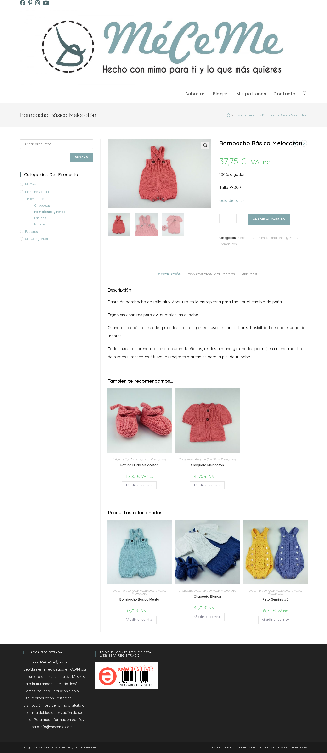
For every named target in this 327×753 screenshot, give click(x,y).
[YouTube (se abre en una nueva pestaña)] (46, 3)
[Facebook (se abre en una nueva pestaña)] (23, 3)
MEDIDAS (249, 274)
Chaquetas (186, 459)
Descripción (169, 274)
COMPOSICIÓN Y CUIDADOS (211, 274)
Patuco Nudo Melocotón (139, 465)
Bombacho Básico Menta (139, 599)
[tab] (170, 274)
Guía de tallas (232, 200)
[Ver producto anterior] (295, 143)
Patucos (144, 459)
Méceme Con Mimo (252, 238)
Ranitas (39, 224)
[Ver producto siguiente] (303, 143)
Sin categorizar (36, 239)
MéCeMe (31, 184)
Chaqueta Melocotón (207, 465)
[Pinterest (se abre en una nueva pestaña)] (30, 3)
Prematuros (228, 244)
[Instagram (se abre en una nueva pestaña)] (37, 3)
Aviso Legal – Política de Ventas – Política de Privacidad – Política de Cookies (258, 747)
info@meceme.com (56, 727)
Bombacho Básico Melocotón (284, 115)
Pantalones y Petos (283, 238)
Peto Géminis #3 (275, 599)
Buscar (81, 157)
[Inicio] (228, 115)
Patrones (31, 231)
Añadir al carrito (269, 219)
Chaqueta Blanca (207, 596)
